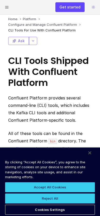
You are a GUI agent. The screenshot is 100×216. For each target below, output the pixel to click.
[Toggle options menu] (33, 41)
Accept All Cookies (50, 187)
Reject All (50, 198)
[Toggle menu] (6, 7)
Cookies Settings (50, 210)
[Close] (89, 152)
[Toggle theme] (93, 7)
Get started (70, 7)
